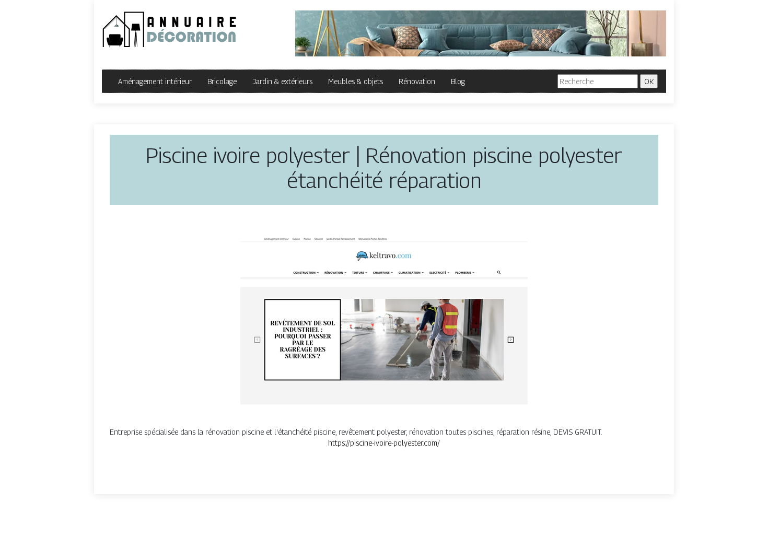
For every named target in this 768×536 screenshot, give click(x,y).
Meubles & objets (355, 81)
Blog (458, 81)
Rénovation (417, 81)
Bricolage (222, 81)
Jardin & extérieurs (282, 81)
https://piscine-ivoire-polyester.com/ (384, 442)
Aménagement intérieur (155, 81)
